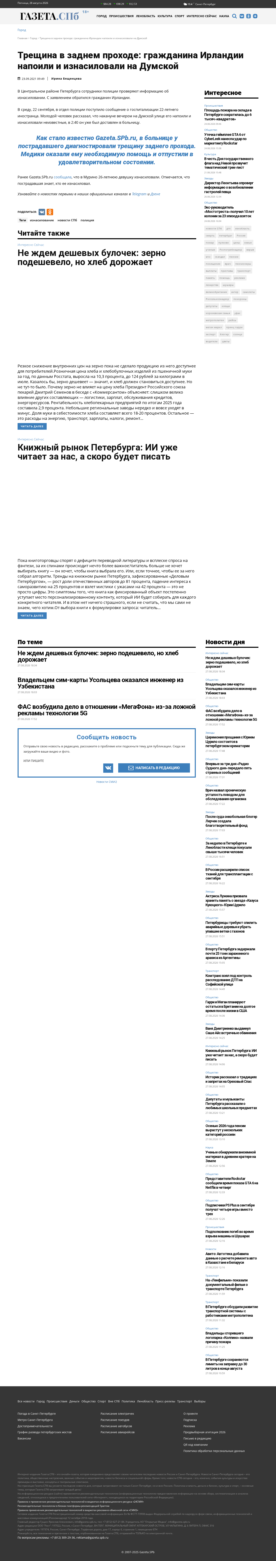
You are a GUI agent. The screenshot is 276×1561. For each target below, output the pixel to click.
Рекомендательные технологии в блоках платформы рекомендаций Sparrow (63, 1506)
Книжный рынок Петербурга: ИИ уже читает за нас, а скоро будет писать (97, 452)
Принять (260, 1548)
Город (22, 29)
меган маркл (214, 327)
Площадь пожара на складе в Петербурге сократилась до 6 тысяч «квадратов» (228, 114)
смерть (210, 235)
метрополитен (215, 320)
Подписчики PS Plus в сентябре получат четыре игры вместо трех (230, 1209)
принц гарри (234, 327)
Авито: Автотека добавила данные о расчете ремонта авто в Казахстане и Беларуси (231, 1258)
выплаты (211, 270)
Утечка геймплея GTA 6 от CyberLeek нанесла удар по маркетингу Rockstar (225, 138)
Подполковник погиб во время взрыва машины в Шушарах (229, 1233)
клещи (226, 306)
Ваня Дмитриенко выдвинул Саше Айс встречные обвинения (230, 1030)
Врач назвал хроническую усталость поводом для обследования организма (225, 794)
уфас (237, 313)
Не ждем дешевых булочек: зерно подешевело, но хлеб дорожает (92, 257)
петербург (225, 235)
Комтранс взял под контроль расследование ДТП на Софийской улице (228, 979)
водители (212, 341)
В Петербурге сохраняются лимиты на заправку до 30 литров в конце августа (226, 1363)
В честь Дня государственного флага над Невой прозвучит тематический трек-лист (228, 163)
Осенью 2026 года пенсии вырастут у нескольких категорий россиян (225, 1130)
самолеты (249, 291)
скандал (220, 256)
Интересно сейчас (31, 244)
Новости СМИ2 (106, 782)
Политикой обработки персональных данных (144, 1548)
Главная (22, 38)
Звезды (208, 178)
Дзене (155, 193)
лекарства (212, 284)
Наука (209, 1147)
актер (234, 291)
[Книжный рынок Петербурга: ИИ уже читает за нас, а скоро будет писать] (107, 510)
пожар (210, 242)
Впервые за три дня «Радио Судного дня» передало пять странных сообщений (228, 768)
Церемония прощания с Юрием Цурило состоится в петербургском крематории (230, 741)
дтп (228, 228)
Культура (210, 154)
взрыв (250, 249)
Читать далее (32, 426)
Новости (210, 1249)
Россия (241, 235)
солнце (237, 334)
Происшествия (213, 105)
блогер (224, 334)
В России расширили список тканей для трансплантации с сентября (229, 873)
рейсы (232, 320)
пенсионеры (243, 263)
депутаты (211, 306)
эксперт (211, 334)
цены (236, 242)
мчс (208, 256)
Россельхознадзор (217, 299)
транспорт (244, 270)
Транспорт (212, 971)
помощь (224, 277)
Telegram (139, 193)
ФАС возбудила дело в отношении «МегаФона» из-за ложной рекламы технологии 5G (231, 715)
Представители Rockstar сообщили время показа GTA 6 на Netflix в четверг (231, 1182)
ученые (210, 249)
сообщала (63, 177)
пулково (223, 242)
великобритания (216, 291)
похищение (213, 263)
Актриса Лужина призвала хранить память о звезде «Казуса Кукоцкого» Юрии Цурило (231, 900)
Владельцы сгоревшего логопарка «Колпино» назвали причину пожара (229, 1337)
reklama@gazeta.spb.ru (92, 1537)
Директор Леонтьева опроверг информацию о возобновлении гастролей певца (228, 187)
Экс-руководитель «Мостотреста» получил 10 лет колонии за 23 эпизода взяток (229, 211)
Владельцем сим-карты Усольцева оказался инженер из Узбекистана (230, 688)
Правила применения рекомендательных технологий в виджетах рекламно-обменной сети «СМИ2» (78, 1510)
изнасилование (42, 220)
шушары (228, 284)
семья (248, 242)
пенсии (233, 256)
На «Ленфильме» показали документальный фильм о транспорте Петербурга (226, 1284)
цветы (226, 341)
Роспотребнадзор (231, 249)
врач (228, 263)
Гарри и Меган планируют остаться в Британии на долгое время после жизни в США (230, 1006)
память (210, 277)
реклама (239, 277)
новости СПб (67, 220)
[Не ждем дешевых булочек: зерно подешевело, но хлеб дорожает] (107, 316)
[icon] (234, 17)
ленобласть (242, 228)
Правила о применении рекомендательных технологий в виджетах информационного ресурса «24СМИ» (81, 1501)
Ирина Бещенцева (66, 78)
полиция (87, 220)
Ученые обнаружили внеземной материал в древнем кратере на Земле (230, 1156)
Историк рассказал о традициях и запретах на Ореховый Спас (231, 1079)
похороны (240, 299)
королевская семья (218, 313)
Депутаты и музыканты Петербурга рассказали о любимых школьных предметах (231, 1103)
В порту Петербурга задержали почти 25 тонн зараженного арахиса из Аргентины (230, 953)
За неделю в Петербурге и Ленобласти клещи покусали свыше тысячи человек (228, 847)
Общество (210, 130)
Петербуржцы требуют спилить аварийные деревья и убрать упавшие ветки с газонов (231, 926)
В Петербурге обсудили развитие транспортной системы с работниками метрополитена (231, 1311)
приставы (227, 270)
